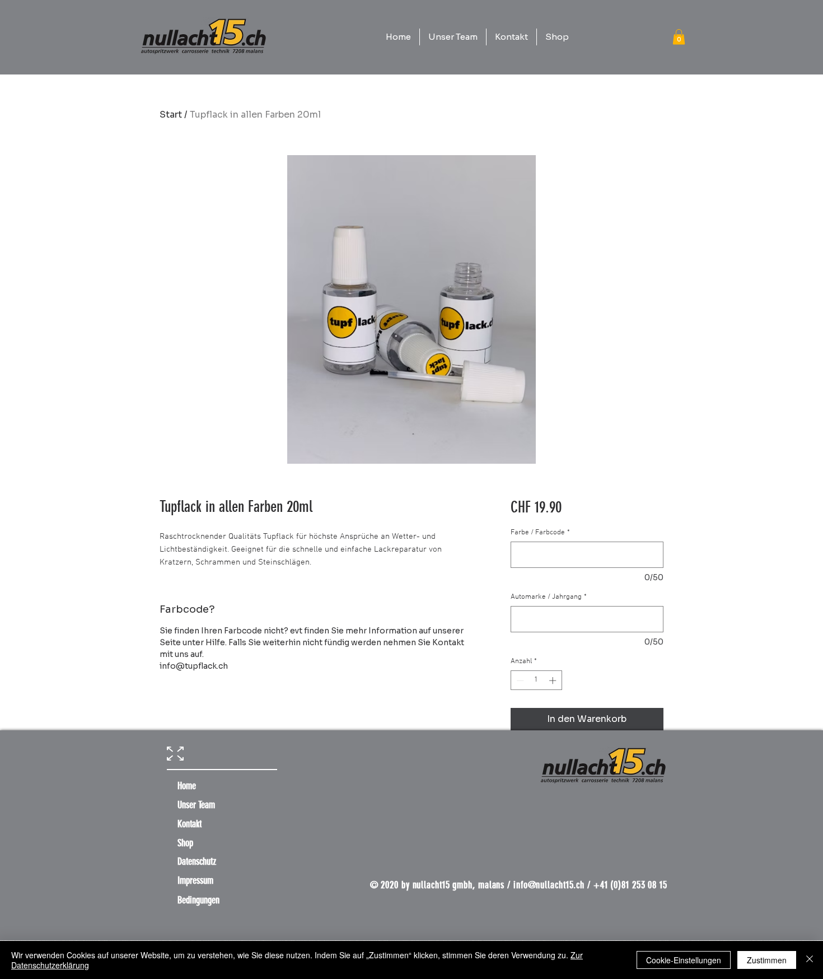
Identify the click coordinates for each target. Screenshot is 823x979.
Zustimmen (767, 960)
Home (186, 786)
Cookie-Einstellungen (683, 960)
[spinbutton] (536, 680)
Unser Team (196, 805)
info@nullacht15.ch (548, 885)
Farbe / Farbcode (540, 532)
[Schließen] (809, 960)
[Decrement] (519, 680)
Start (171, 114)
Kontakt (189, 824)
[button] (678, 36)
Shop (185, 843)
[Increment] (553, 680)
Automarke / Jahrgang (549, 597)
